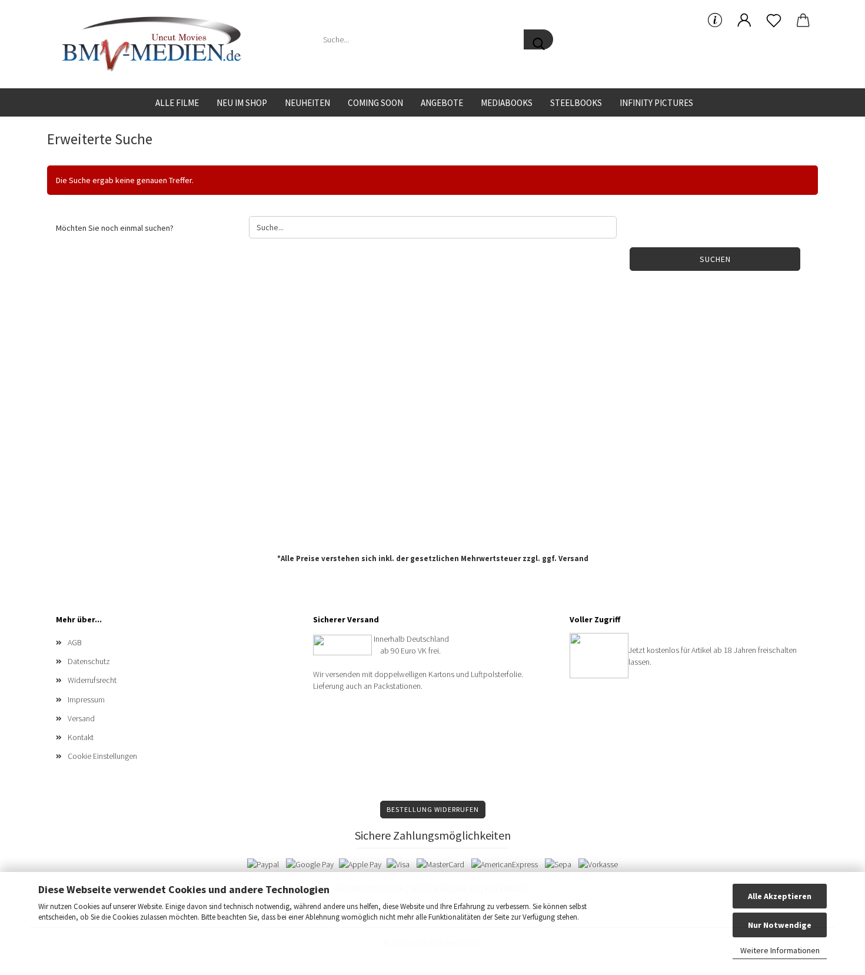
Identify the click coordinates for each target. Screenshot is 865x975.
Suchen (715, 259)
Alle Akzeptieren (779, 896)
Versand (573, 558)
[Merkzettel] (774, 20)
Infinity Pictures (656, 102)
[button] (744, 20)
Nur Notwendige (779, 925)
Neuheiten (307, 102)
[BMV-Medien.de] (156, 44)
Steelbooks (576, 102)
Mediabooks (507, 102)
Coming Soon (375, 102)
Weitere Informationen (780, 950)
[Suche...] (538, 39)
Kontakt (81, 737)
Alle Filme (177, 102)
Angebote (442, 102)
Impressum (86, 699)
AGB (75, 642)
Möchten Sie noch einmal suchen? (115, 228)
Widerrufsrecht (92, 680)
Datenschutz (89, 661)
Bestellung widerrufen (433, 809)
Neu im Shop (242, 102)
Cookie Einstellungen (102, 756)
